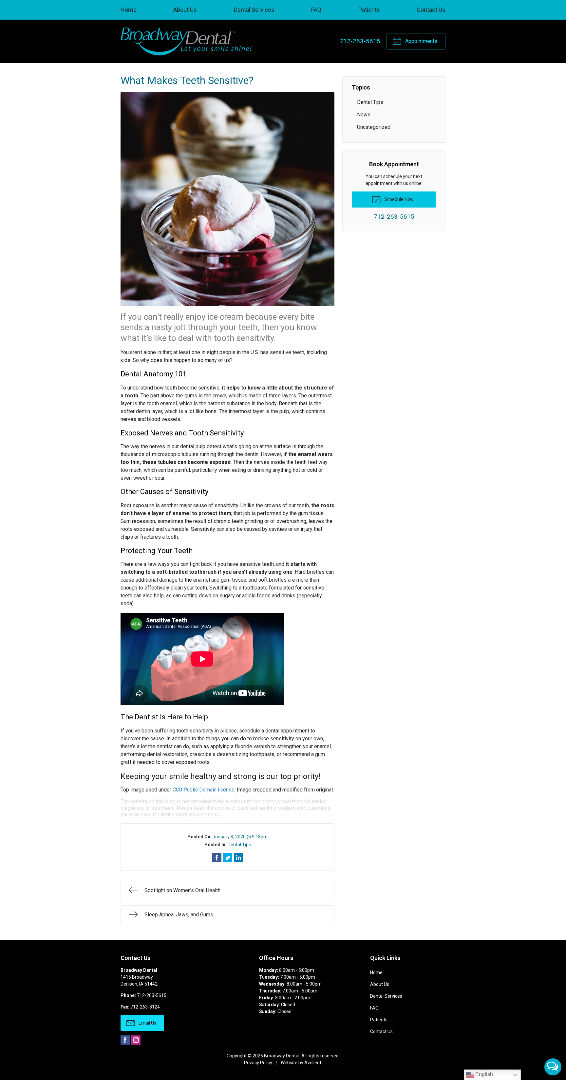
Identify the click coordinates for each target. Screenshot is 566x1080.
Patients (369, 9)
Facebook (125, 1040)
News (363, 114)
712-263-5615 (360, 41)
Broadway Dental (281, 1055)
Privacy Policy (258, 1062)
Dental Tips (239, 844)
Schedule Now (398, 199)
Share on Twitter (227, 857)
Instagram (136, 1040)
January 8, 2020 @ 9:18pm (240, 836)
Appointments (420, 41)
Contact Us (431, 9)
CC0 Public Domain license (204, 790)
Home (129, 9)
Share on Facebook (216, 857)
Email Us (147, 1023)
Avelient (312, 1062)
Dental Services (254, 9)
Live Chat (553, 1067)
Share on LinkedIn (238, 857)
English (483, 1074)
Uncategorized (373, 127)
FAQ (316, 9)
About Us (185, 9)
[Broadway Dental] (186, 41)
